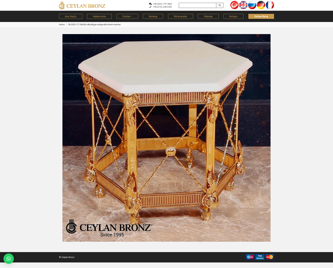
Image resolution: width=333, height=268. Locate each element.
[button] (8, 258)
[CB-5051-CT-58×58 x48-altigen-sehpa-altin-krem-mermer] (166, 138)
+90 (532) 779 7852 (162, 4)
